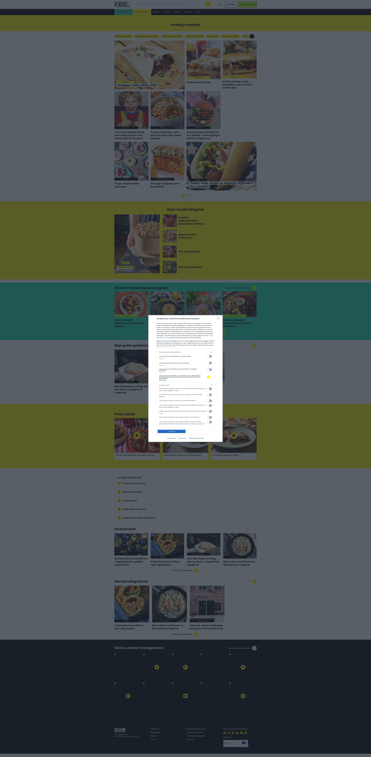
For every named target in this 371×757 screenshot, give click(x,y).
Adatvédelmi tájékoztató (196, 438)
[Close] (219, 319)
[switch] (209, 356)
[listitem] (185, 352)
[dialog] (185, 378)
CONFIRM (171, 431)
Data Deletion (171, 438)
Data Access (182, 438)
